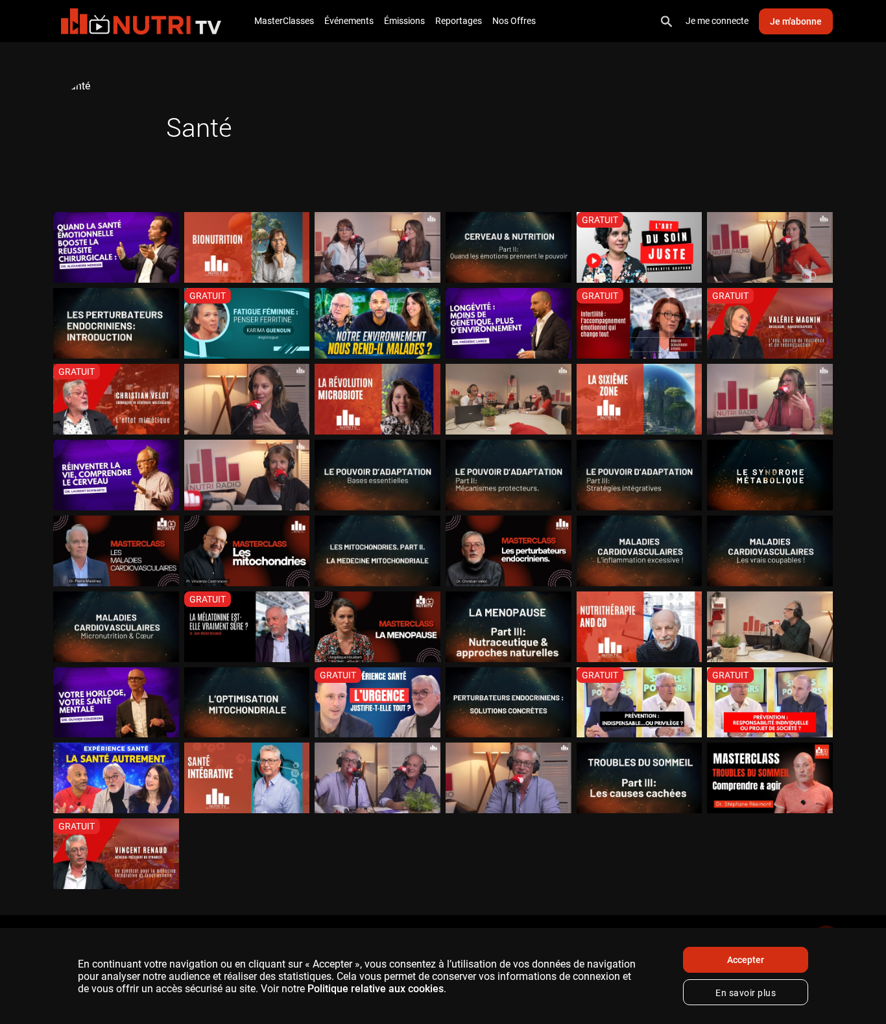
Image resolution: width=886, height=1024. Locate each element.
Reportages (458, 21)
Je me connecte (717, 21)
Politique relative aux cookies (375, 988)
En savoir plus (745, 993)
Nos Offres (514, 21)
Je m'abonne (796, 21)
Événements (349, 21)
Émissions (404, 21)
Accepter (745, 960)
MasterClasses (284, 21)
